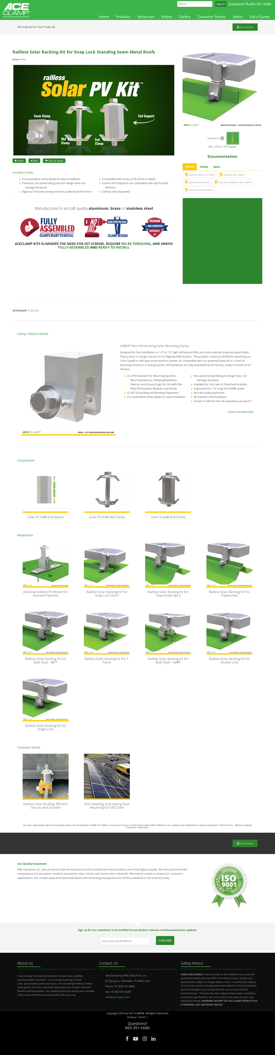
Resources (145, 16)
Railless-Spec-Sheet (234, 174)
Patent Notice (226, 825)
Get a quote (246, 27)
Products (123, 16)
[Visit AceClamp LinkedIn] (153, 1038)
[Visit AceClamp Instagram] (145, 1038)
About (238, 16)
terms (142, 1017)
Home (104, 16)
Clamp (204, 166)
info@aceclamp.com (117, 997)
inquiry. (125, 825)
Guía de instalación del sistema (235, 182)
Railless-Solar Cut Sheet (201, 174)
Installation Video (23, 172)
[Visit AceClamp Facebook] (127, 1038)
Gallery (184, 16)
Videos (166, 16)
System (189, 166)
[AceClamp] (16, 9)
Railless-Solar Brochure (201, 189)
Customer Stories (211, 16)
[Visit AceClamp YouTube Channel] (135, 1038)
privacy (131, 1017)
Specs (216, 166)
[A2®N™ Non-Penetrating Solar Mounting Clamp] (68, 389)
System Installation (199, 182)
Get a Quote (259, 16)
